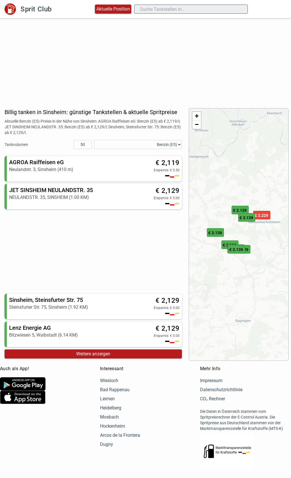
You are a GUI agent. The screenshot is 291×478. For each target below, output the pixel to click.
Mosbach (109, 417)
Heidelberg (110, 408)
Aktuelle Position (113, 9)
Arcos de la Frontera (120, 435)
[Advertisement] (145, 61)
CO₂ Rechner (212, 398)
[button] (261, 215)
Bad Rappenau (115, 389)
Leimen (107, 398)
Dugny (106, 444)
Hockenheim (112, 426)
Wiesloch (109, 380)
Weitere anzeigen (93, 354)
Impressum (211, 380)
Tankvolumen (16, 144)
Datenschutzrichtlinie (221, 389)
